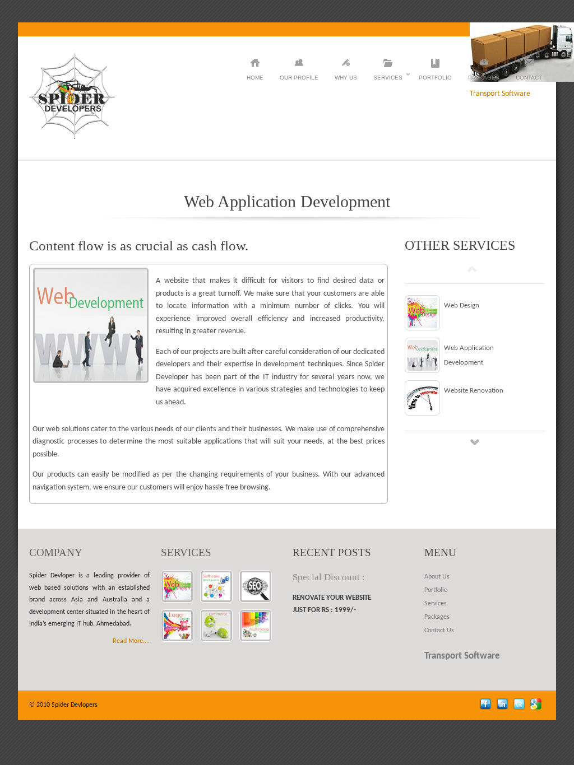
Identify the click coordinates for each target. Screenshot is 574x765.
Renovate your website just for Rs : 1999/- (332, 604)
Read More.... (131, 641)
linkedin (503, 705)
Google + (537, 705)
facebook (486, 705)
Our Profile (299, 77)
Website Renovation (473, 390)
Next (475, 442)
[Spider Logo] (72, 137)
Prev (472, 269)
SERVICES (186, 552)
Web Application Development (469, 355)
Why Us (346, 77)
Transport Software (462, 656)
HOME (255, 77)
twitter (520, 705)
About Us (437, 576)
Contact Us (439, 630)
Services (387, 78)
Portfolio (435, 77)
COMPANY (55, 552)
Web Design (461, 305)
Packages (483, 77)
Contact (529, 77)
